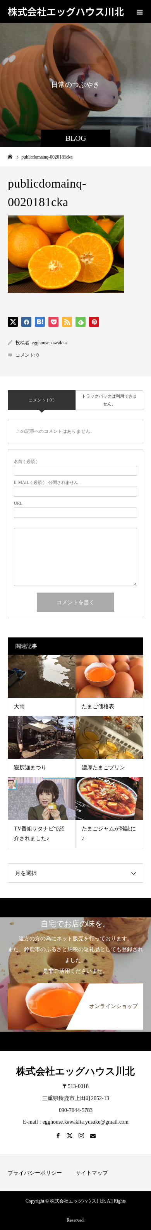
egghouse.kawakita (49, 342)
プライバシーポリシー (35, 1173)
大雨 (19, 706)
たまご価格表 (98, 706)
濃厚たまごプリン (103, 767)
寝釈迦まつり (30, 767)
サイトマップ (92, 1173)
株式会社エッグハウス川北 (66, 11)
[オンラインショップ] (75, 986)
